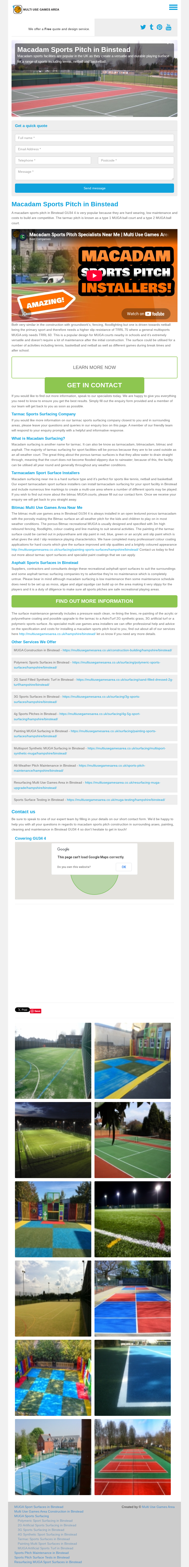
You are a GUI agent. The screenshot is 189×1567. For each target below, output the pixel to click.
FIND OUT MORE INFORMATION (94, 601)
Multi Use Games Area (158, 1507)
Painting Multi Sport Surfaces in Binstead (47, 1543)
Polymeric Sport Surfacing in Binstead (45, 1520)
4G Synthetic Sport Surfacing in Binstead (47, 1534)
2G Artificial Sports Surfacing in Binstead (47, 1525)
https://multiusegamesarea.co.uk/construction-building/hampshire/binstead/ (117, 650)
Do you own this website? (74, 867)
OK (124, 867)
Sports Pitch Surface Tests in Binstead (42, 1557)
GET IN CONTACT (94, 385)
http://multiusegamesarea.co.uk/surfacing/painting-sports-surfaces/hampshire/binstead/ (75, 549)
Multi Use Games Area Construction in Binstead (48, 1511)
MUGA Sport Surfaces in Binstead (38, 1507)
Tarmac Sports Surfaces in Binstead (44, 1539)
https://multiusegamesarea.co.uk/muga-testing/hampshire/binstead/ (116, 800)
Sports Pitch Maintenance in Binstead (41, 1553)
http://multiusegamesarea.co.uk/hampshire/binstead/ (57, 634)
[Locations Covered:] (14, 7)
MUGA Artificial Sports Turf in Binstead (45, 1548)
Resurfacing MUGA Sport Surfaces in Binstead (48, 1562)
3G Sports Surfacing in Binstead (41, 1530)
